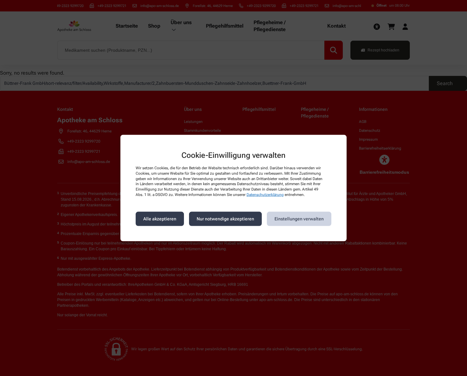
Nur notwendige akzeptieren (225, 218)
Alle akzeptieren (159, 218)
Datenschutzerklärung (265, 194)
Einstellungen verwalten (299, 218)
